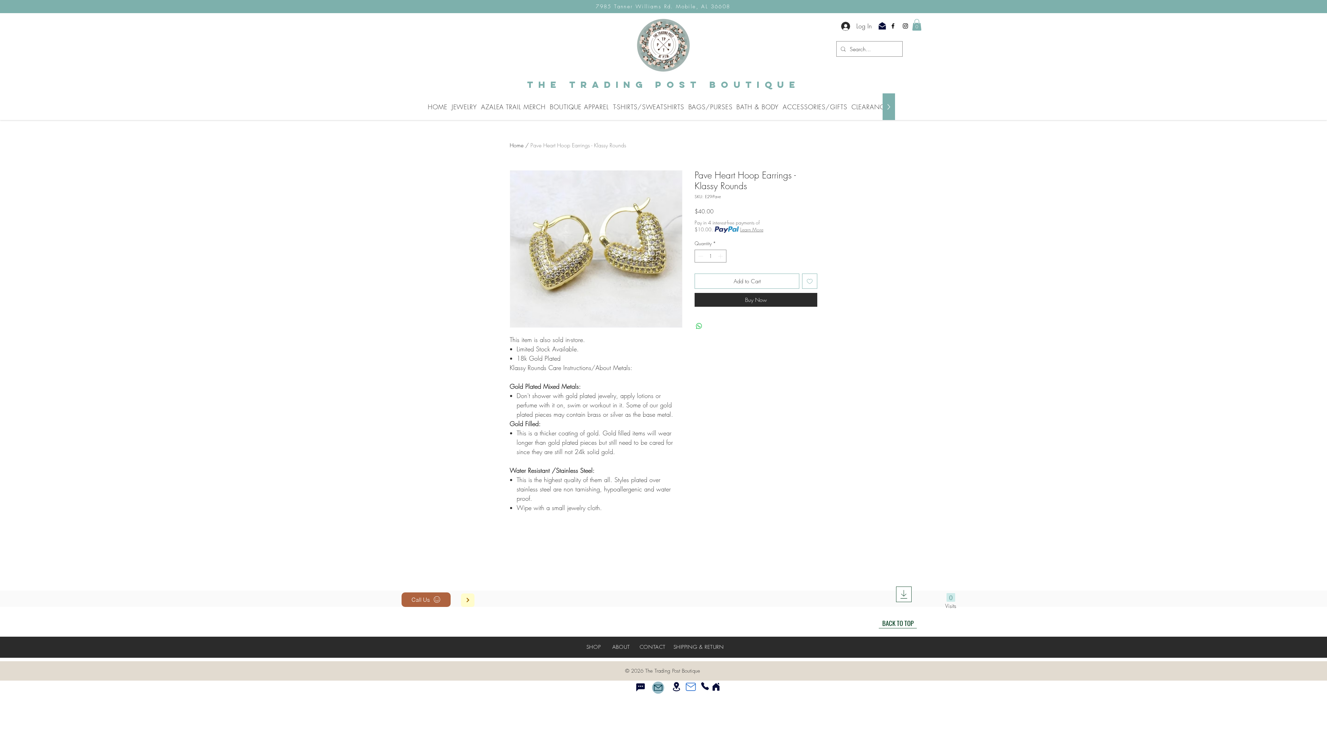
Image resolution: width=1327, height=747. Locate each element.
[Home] (716, 681)
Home (517, 145)
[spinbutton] (710, 256)
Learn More (751, 229)
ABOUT (621, 641)
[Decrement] (700, 256)
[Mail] (658, 682)
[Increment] (721, 256)
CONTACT (653, 641)
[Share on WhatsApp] (699, 326)
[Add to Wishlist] (809, 281)
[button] (917, 24)
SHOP (593, 641)
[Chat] (640, 682)
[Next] (467, 600)
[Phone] (704, 680)
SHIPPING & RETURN (699, 641)
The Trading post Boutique (663, 84)
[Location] (676, 682)
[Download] (904, 594)
